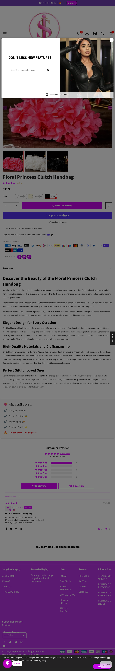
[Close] (112, 40)
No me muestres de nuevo (59, 94)
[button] (48, 70)
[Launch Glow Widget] (7, 663)
